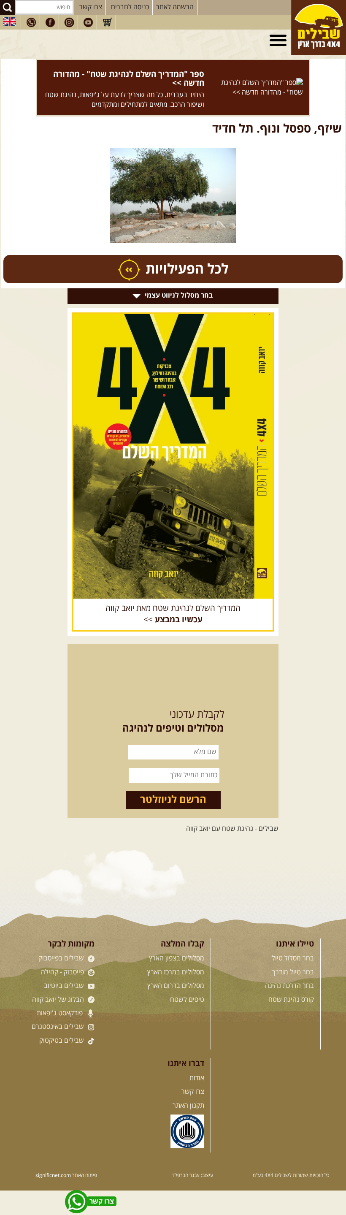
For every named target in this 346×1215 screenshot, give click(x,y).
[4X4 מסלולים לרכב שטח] (173, 456)
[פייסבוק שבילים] (50, 22)
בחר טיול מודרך (293, 972)
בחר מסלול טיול (293, 958)
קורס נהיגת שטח (291, 999)
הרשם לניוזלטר (173, 800)
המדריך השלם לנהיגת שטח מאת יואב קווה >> (173, 614)
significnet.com (53, 1175)
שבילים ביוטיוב (65, 986)
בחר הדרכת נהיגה (289, 986)
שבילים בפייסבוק (62, 958)
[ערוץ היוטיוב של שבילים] (88, 22)
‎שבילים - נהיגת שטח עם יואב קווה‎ (232, 828)
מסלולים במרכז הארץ (175, 972)
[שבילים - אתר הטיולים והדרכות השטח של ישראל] (318, 27)
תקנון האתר (188, 1105)
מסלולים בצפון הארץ (176, 958)
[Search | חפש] (7, 7)
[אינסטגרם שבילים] (69, 22)
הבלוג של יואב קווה (59, 999)
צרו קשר (90, 7)
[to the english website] (9, 21)
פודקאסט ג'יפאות (60, 1013)
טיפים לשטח (187, 999)
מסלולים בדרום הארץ (175, 986)
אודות (196, 1078)
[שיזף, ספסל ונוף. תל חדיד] (173, 195)
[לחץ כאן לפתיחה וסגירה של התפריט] (279, 40)
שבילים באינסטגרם (59, 1026)
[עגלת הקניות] (107, 22)
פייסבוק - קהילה (63, 972)
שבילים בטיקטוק (62, 1040)
